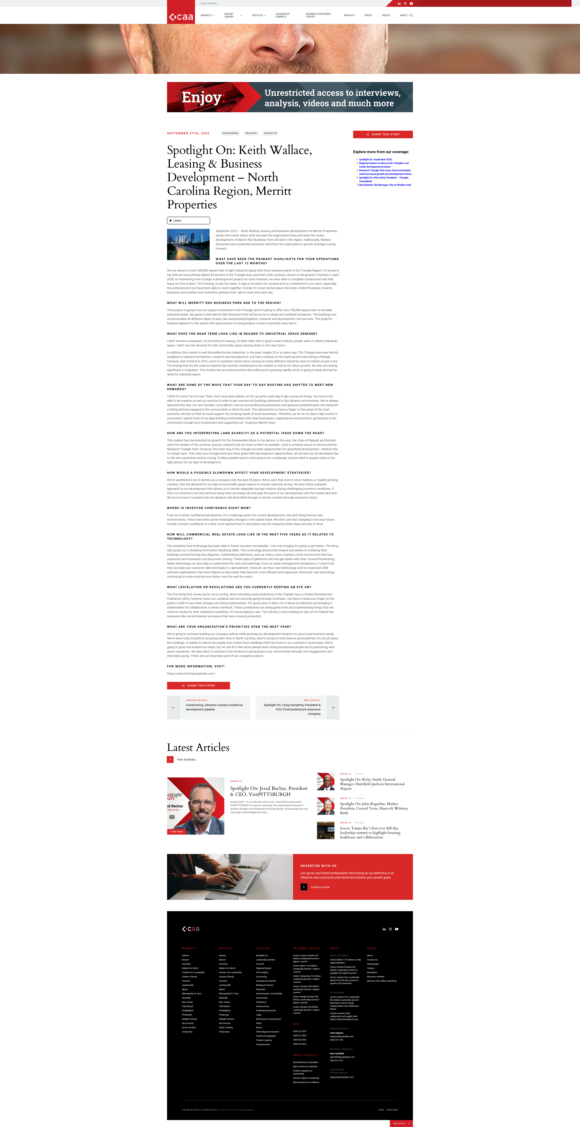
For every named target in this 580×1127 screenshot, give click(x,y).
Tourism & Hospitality (266, 1036)
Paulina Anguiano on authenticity (303, 1072)
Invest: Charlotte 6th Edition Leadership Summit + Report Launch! (306, 989)
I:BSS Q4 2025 (299, 1040)
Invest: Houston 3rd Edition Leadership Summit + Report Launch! (306, 1010)
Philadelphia (187, 1010)
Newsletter (372, 972)
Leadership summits (283, 15)
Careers (370, 968)
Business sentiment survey (318, 15)
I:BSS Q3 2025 (299, 1044)
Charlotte (186, 964)
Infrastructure (262, 1006)
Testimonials (373, 964)
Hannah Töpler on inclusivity (306, 1078)
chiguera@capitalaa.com (342, 1036)
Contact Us (372, 960)
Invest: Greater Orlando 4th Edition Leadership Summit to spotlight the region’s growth (344, 970)
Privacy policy (392, 1110)
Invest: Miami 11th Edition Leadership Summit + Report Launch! (306, 969)
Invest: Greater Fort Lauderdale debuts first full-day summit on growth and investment (344, 980)
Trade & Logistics (264, 1040)
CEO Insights (262, 972)
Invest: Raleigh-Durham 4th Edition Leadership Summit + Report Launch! (306, 999)
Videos (386, 15)
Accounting (261, 976)
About (404, 15)
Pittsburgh (187, 1015)
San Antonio (187, 1023)
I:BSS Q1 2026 (299, 1035)
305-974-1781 (336, 1040)
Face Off (260, 964)
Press (368, 15)
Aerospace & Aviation (266, 981)
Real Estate (251, 133)
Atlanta (185, 955)
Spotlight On (270, 133)
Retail (258, 1023)
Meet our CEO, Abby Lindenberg (381, 981)
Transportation (263, 1044)
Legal (258, 1015)
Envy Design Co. (247, 1110)
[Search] (412, 15)
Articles (257, 15)
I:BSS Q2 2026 (299, 1031)
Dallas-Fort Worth (190, 968)
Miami (185, 989)
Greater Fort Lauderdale (193, 972)
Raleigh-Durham (230, 133)
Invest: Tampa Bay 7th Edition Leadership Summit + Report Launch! (307, 979)
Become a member (375, 976)
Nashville (186, 998)
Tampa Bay (187, 1031)
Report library (229, 15)
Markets (206, 15)
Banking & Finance (264, 985)
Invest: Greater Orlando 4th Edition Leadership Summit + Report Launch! (306, 958)
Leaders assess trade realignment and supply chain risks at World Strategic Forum (344, 1016)
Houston (186, 981)
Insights (349, 15)
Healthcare (261, 1002)
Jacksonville (187, 985)
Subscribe (212, 3)
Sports (259, 1027)
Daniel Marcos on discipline (305, 1062)
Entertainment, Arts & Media (269, 993)
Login (203, 3)
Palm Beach (187, 1006)
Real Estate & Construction (268, 1019)
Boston (185, 960)
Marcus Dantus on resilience (306, 1082)
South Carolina (189, 1027)
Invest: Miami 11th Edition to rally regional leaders (345, 961)
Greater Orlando (189, 976)
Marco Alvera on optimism (305, 1066)
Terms (381, 1110)
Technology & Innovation (267, 1031)
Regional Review (263, 968)
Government (262, 998)
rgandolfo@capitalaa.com (342, 1057)
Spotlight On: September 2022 (375, 159)
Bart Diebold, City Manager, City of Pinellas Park (385, 184)
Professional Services (266, 1010)
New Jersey (187, 1002)
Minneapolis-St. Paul (191, 993)
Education (261, 989)
